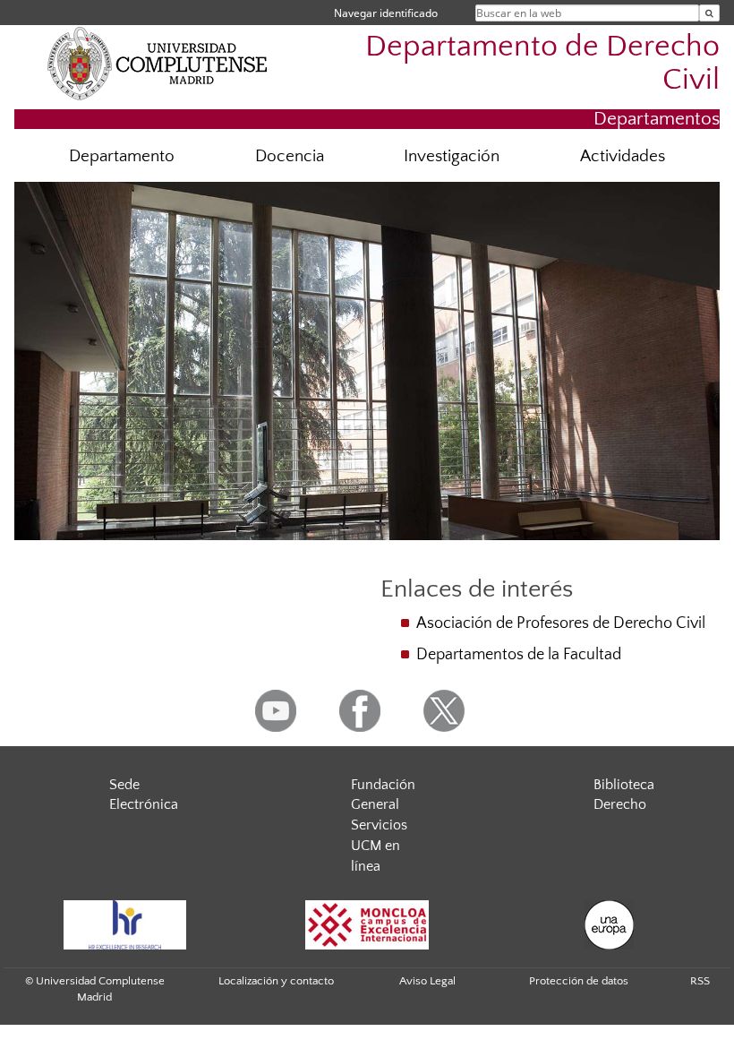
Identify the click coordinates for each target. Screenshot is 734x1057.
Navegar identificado (386, 13)
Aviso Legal (427, 981)
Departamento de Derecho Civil (542, 63)
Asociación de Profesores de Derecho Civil (560, 623)
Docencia (289, 156)
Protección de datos (578, 981)
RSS (700, 981)
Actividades (622, 156)
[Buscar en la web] (709, 12)
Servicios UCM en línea (379, 845)
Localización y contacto (276, 981)
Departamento (122, 156)
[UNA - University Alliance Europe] (608, 925)
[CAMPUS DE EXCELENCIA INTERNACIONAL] (367, 925)
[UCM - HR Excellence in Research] (124, 925)
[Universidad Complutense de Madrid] (157, 63)
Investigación (451, 156)
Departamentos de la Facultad (518, 655)
